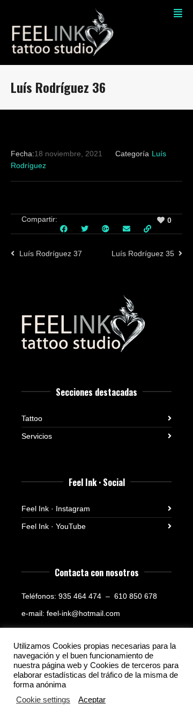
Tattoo (31, 418)
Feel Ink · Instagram (55, 508)
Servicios (36, 436)
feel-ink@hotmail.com (83, 613)
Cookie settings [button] (43, 699)
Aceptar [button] (92, 699)
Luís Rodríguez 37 (50, 253)
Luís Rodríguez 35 (143, 253)
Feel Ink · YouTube (53, 526)
